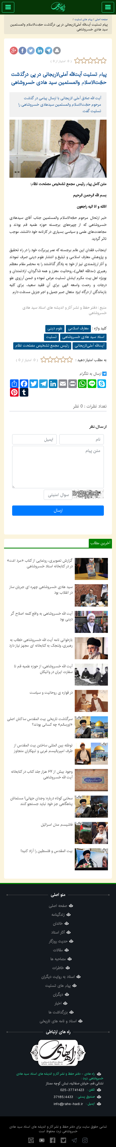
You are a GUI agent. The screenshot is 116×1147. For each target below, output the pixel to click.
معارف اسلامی (78, 328)
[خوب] (97, 60)
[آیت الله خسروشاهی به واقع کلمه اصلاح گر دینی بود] (91, 621)
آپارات (31, 1140)
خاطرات (58, 968)
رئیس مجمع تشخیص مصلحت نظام (42, 345)
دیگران (58, 995)
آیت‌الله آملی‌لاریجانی (89, 345)
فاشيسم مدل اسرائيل (57, 824)
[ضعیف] (84, 60)
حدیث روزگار (58, 941)
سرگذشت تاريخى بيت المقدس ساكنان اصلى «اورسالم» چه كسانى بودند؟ (40, 722)
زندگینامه (58, 915)
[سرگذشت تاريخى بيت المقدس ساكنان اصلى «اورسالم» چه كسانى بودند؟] (91, 727)
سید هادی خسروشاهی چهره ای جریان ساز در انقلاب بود (41, 590)
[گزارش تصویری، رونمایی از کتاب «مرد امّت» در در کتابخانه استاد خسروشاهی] (91, 569)
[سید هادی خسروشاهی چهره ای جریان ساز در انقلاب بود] (91, 595)
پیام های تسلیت (58, 986)
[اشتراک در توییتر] (31, 51)
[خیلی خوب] (103, 60)
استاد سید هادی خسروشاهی (83, 337)
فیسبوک (52, 1140)
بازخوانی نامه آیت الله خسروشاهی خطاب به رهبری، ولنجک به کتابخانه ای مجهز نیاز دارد (41, 643)
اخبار (58, 1003)
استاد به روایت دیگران (58, 977)
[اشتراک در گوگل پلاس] (14, 51)
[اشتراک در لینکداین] (40, 51)
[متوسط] (90, 60)
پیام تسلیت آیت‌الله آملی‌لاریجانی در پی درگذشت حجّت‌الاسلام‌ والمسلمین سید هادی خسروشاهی (59, 78)
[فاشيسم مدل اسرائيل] (91, 832)
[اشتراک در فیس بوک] (22, 51)
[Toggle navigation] (108, 7)
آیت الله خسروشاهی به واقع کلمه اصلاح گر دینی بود (42, 616)
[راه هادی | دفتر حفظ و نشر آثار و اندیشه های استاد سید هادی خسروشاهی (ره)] (58, 7)
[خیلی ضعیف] (77, 60)
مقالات (58, 950)
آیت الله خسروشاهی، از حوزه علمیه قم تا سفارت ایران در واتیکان (43, 669)
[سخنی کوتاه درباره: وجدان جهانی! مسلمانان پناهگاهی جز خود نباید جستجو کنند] (91, 806)
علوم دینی (54, 328)
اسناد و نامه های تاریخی (58, 1021)
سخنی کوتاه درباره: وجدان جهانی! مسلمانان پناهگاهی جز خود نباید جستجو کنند (41, 801)
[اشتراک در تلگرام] (48, 51)
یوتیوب (42, 1140)
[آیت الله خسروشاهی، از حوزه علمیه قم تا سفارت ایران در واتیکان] (91, 674)
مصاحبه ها (58, 959)
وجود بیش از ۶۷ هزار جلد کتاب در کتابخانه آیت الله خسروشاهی (42, 774)
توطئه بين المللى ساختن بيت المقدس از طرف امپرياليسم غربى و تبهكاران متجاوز (43, 748)
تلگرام (74, 1140)
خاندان (58, 924)
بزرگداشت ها (58, 1012)
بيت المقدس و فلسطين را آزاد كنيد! (47, 851)
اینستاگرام (85, 1140)
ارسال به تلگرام (90, 374)
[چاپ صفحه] (57, 51)
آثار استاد (58, 932)
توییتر (63, 1140)
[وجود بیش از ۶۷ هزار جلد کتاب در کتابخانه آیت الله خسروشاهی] (91, 780)
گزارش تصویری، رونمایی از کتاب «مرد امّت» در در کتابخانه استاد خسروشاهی (40, 563)
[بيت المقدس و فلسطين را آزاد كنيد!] (91, 859)
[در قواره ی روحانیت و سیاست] (91, 701)
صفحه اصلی (58, 906)
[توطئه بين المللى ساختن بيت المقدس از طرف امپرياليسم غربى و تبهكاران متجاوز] (91, 753)
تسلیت (51, 337)
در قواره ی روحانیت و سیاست (51, 692)
